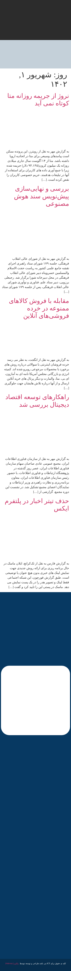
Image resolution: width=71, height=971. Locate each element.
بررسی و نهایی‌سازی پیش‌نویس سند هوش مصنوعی (41, 196)
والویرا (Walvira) (12, 963)
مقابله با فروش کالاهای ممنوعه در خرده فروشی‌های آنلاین (39, 308)
